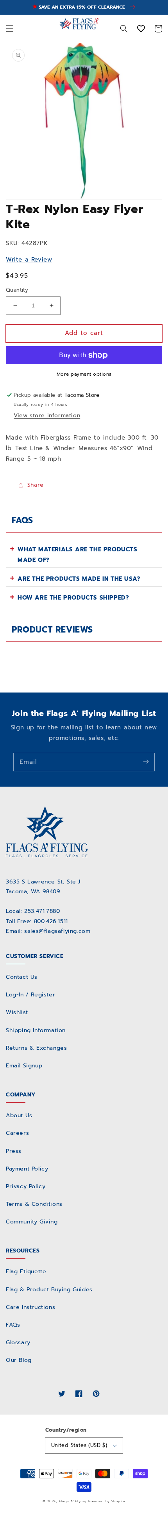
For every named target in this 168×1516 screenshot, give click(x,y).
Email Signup (24, 1066)
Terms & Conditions (34, 1204)
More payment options (84, 374)
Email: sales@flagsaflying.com (48, 931)
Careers (17, 1133)
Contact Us (22, 977)
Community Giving (32, 1222)
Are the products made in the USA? (79, 578)
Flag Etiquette (26, 1271)
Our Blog (19, 1360)
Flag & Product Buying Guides (49, 1289)
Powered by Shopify (106, 1501)
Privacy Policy (25, 1186)
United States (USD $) (79, 1445)
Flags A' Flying (73, 1501)
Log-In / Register (30, 995)
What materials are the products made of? (78, 554)
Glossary (18, 1342)
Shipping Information (36, 1030)
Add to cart (84, 333)
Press (13, 1151)
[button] (9, 28)
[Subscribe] (145, 762)
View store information (47, 415)
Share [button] (35, 485)
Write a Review (29, 259)
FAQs (13, 1325)
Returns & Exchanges (36, 1048)
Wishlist (17, 1012)
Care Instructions (30, 1307)
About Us (19, 1115)
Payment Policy (27, 1169)
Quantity (17, 290)
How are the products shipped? (73, 597)
